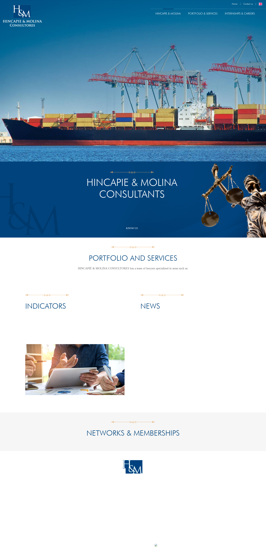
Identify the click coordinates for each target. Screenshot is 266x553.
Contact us (248, 3)
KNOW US (132, 228)
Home (234, 3)
